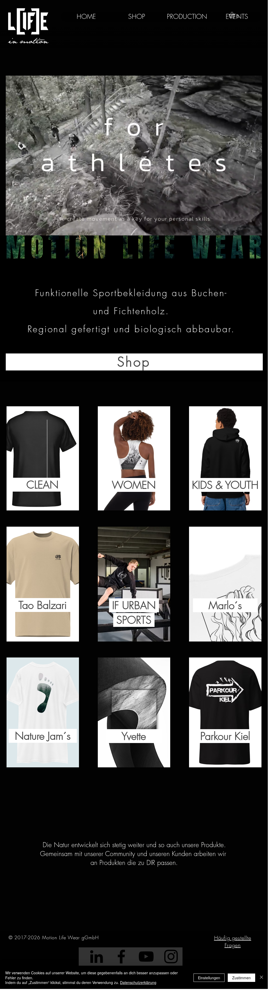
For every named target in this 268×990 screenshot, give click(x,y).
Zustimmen (241, 977)
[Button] (43, 458)
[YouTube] (146, 956)
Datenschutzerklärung (138, 982)
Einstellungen (209, 977)
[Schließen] (261, 977)
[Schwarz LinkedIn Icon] (96, 956)
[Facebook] (121, 956)
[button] (235, 15)
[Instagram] (171, 956)
